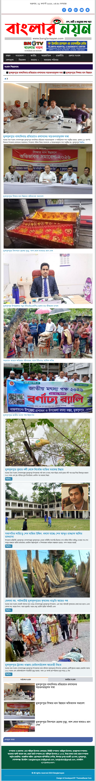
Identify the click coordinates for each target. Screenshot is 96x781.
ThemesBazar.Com (84, 778)
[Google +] (76, 10)
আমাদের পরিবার (51, 59)
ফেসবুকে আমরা (9, 739)
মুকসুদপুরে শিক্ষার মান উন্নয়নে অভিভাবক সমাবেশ (63, 72)
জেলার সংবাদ (74, 55)
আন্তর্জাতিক (46, 55)
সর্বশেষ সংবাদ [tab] (25, 679)
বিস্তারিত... (82, 142)
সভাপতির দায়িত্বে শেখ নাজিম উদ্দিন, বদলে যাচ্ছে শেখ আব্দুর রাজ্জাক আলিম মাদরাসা (43, 535)
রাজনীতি (60, 55)
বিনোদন (22, 59)
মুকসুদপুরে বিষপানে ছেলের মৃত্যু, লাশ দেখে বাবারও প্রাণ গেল (28, 250)
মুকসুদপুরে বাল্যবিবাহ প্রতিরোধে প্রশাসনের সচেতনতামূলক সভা (36, 136)
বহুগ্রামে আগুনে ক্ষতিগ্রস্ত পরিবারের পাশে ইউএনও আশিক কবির (28, 360)
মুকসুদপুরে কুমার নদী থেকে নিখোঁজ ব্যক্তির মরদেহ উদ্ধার (34, 469)
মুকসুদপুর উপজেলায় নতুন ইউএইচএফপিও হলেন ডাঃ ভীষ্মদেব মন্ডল (30, 306)
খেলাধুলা (10, 59)
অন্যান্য (34, 59)
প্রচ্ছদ (8, 55)
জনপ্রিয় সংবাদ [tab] (70, 679)
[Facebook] (64, 10)
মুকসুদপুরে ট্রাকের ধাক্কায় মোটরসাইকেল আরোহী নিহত (33, 665)
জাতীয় (33, 55)
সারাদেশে (20, 55)
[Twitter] (70, 10)
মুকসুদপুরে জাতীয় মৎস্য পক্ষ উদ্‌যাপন (18, 415)
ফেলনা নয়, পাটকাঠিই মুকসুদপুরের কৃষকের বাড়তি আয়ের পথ (36, 600)
